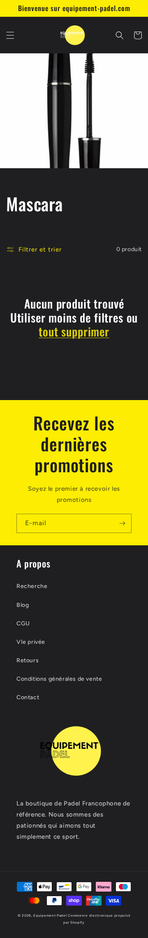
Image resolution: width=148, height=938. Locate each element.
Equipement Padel (50, 915)
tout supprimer (74, 332)
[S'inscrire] (122, 523)
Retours (27, 660)
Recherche (31, 586)
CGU (23, 623)
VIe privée (30, 641)
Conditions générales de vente (59, 678)
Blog (22, 605)
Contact (27, 697)
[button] (10, 35)
